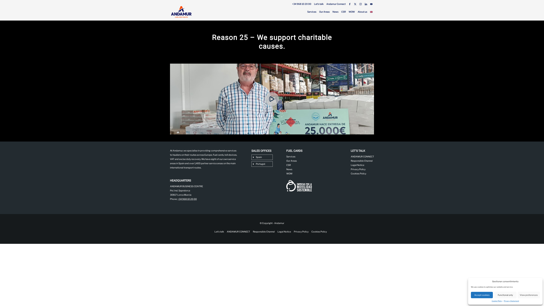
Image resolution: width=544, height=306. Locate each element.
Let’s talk (219, 231)
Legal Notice (357, 165)
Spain (259, 157)
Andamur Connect (336, 4)
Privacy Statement (511, 301)
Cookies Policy (358, 173)
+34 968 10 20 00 (301, 4)
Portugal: (260, 164)
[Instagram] (360, 4)
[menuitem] (371, 11)
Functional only (505, 295)
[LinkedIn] (366, 4)
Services (311, 11)
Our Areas (324, 11)
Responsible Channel (362, 161)
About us (362, 11)
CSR (343, 11)
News (335, 11)
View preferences (529, 295)
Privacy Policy (358, 169)
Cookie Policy (497, 301)
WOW (352, 11)
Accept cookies (482, 295)
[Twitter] (355, 4)
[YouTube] (371, 4)
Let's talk (319, 4)
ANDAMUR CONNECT (362, 156)
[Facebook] (349, 4)
